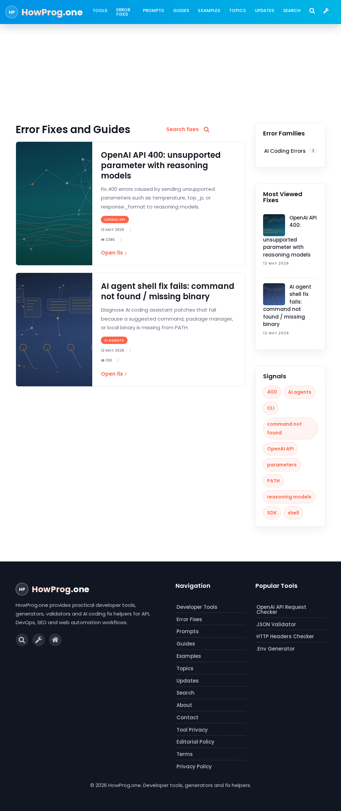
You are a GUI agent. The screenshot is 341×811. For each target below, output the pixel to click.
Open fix (112, 252)
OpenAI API (280, 448)
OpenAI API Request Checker (281, 609)
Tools (100, 10)
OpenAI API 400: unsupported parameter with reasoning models (161, 165)
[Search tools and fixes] (312, 10)
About (184, 705)
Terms (184, 754)
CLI (270, 408)
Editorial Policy (195, 741)
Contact (187, 717)
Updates (264, 10)
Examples (209, 10)
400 (272, 392)
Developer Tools (196, 607)
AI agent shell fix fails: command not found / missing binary (167, 291)
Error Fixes (123, 12)
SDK (272, 512)
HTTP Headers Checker (285, 636)
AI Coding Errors (289, 150)
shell (293, 512)
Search (291, 10)
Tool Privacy (192, 729)
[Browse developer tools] (326, 10)
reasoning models (289, 496)
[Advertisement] (170, 73)
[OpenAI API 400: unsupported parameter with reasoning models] (54, 204)
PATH (273, 480)
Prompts (153, 10)
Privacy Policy (194, 766)
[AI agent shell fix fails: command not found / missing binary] (54, 329)
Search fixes (182, 129)
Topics (237, 10)
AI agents (299, 392)
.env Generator (275, 648)
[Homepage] (55, 640)
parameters (282, 464)
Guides (181, 10)
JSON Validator (276, 624)
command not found (284, 428)
